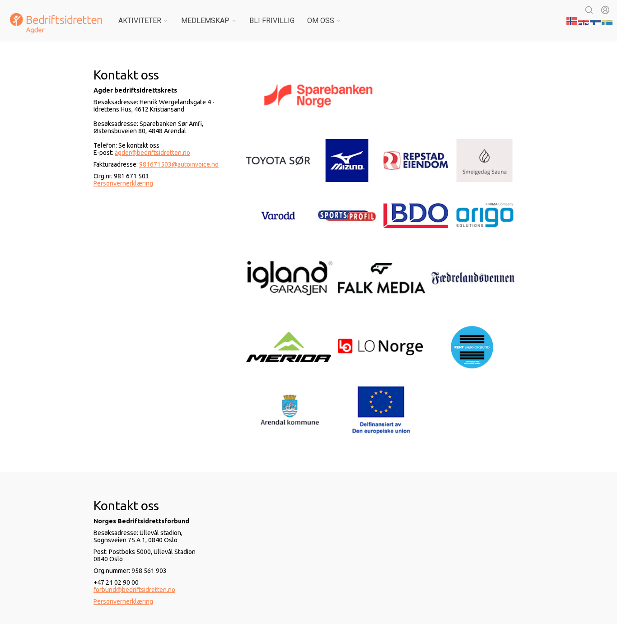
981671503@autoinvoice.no (179, 164)
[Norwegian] (572, 20)
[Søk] (589, 10)
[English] (584, 20)
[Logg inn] (605, 10)
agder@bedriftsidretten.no (152, 152)
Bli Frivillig (271, 20)
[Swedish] (607, 20)
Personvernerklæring (123, 183)
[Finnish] (596, 20)
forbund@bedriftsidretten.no (134, 589)
